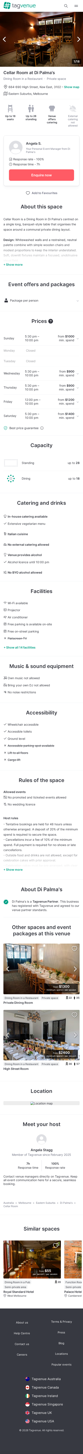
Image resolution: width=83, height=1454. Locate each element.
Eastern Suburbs (46, 1202)
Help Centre (22, 1333)
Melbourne (25, 1202)
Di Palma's (49, 889)
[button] (66, 6)
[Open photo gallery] (41, 39)
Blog (61, 1343)
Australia (8, 1202)
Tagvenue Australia (46, 1379)
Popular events (62, 1364)
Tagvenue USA (43, 1421)
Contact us (22, 1344)
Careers (22, 1354)
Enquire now (41, 175)
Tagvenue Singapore (47, 1404)
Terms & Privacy (61, 1321)
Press (61, 1332)
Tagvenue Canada (45, 1387)
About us (22, 1322)
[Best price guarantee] (42, 428)
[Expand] (76, 6)
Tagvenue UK (42, 1413)
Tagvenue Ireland (45, 1396)
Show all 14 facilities (21, 647)
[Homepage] (19, 6)
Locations (61, 1353)
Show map (71, 87)
